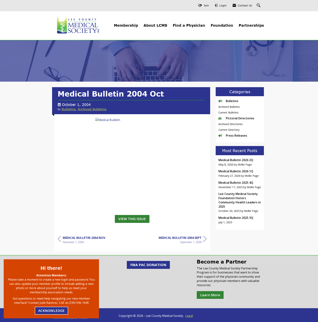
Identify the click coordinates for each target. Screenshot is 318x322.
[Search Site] (259, 5)
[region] (182, 240)
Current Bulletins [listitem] (228, 112)
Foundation (222, 25)
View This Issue (132, 218)
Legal (189, 316)
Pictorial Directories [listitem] (240, 118)
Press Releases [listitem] (236, 136)
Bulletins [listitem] (232, 101)
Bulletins (68, 109)
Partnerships (251, 25)
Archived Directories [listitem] (230, 124)
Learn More (210, 295)
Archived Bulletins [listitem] (229, 106)
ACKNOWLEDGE (51, 310)
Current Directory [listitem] (228, 129)
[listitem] (239, 162)
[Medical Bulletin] (132, 165)
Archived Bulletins (92, 109)
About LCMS (155, 25)
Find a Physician (189, 25)
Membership (126, 25)
